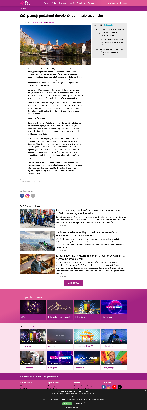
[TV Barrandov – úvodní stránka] (25, 3)
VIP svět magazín (52, 386)
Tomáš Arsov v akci (53, 388)
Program (62, 3)
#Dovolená (50, 22)
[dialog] (73, 399)
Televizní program (25, 386)
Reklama (91, 3)
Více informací (75, 396)
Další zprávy (73, 283)
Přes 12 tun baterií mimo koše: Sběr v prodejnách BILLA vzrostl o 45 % (112, 42)
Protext (71, 3)
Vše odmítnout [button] (79, 403)
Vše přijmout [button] (67, 403)
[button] (73, 407)
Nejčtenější (108, 25)
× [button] (145, 390)
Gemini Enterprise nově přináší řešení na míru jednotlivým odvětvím (111, 52)
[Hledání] (108, 3)
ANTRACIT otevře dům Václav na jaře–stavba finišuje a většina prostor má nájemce (112, 32)
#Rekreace (36, 22)
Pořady (46, 3)
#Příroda (43, 22)
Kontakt (77, 383)
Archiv (54, 3)
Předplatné (81, 3)
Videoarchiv (23, 388)
